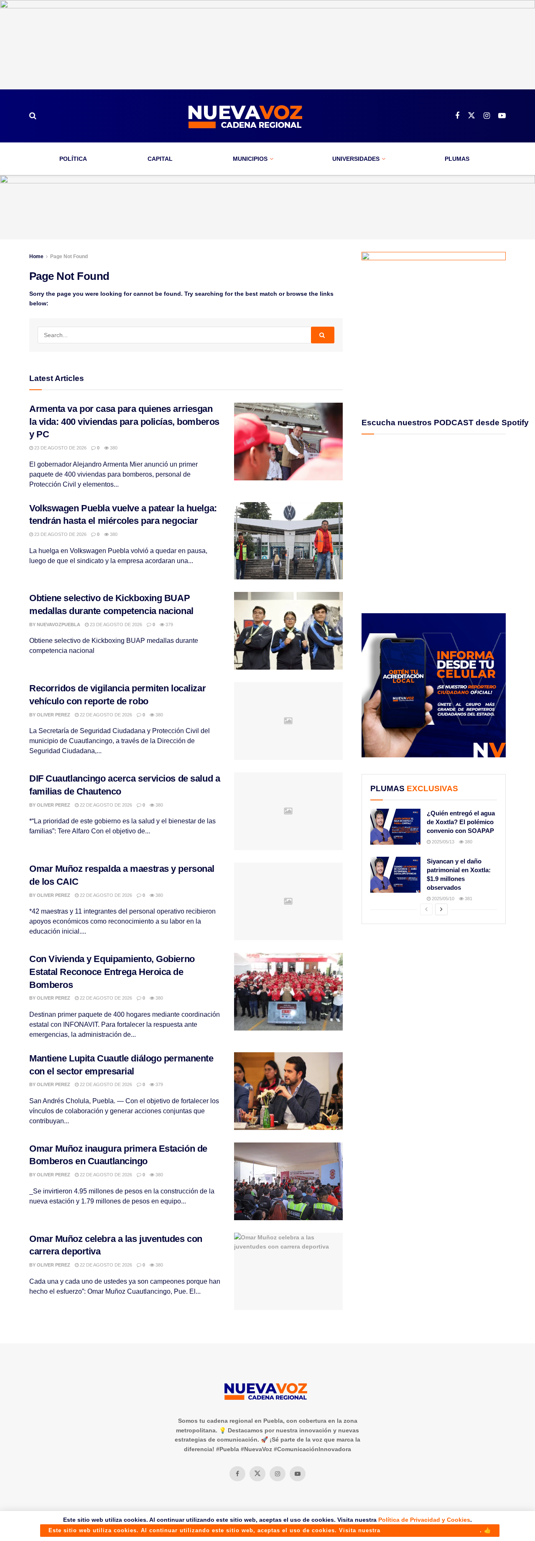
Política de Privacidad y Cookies (424, 1519)
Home (36, 256)
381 (468, 898)
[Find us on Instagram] (487, 116)
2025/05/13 (442, 841)
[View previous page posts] (426, 909)
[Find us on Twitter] (471, 116)
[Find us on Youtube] (502, 116)
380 (113, 447)
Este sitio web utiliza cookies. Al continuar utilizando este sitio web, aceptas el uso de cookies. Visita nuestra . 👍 (269, 1530)
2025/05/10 (442, 898)
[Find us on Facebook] (457, 116)
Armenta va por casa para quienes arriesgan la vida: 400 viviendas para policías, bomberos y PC (124, 422)
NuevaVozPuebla (58, 624)
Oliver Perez (53, 714)
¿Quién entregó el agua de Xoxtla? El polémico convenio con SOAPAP (461, 822)
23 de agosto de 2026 (60, 447)
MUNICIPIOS (250, 158)
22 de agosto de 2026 (105, 714)
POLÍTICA (73, 158)
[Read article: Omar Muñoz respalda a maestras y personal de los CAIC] (288, 901)
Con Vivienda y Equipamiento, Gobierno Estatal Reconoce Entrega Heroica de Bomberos (112, 972)
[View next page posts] (441, 909)
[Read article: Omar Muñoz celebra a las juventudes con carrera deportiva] (288, 1271)
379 (168, 624)
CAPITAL (160, 158)
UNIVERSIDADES (356, 158)
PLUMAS (457, 158)
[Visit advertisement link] (267, 44)
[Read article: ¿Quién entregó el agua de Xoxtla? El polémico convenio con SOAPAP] (395, 827)
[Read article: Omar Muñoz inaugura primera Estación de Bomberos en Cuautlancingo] (288, 1181)
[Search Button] (32, 115)
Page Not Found (69, 256)
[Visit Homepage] (246, 116)
